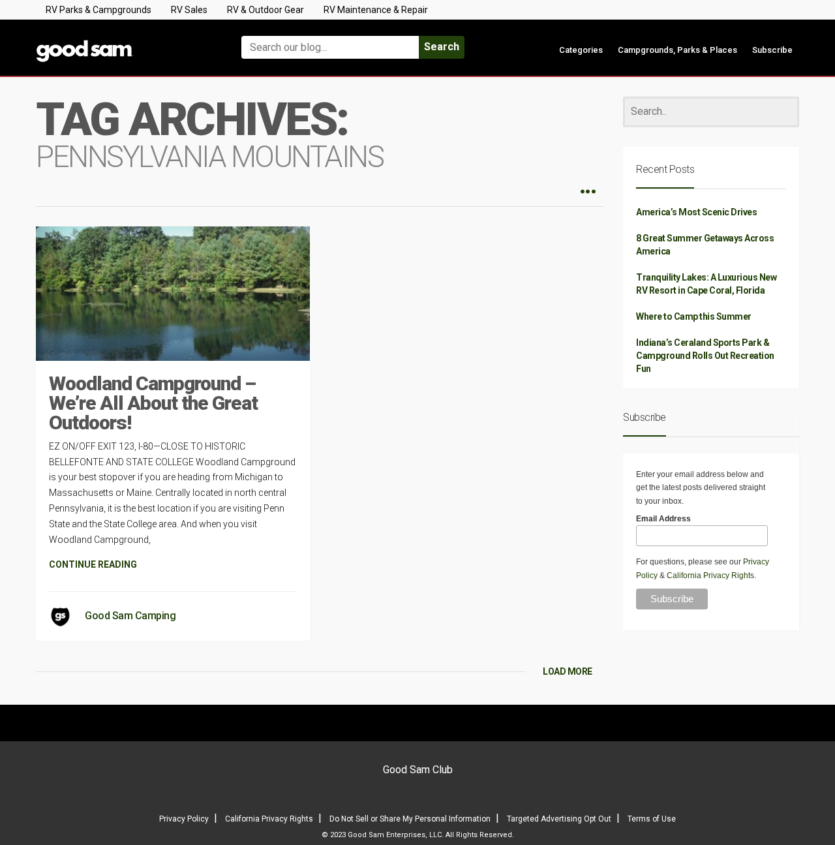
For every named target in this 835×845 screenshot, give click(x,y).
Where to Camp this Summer (694, 316)
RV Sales (189, 10)
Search (441, 46)
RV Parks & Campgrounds (98, 10)
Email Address (663, 518)
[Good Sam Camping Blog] (124, 41)
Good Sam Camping (130, 615)
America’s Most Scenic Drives (696, 212)
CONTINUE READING (93, 564)
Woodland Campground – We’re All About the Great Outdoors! (153, 403)
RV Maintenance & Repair (376, 10)
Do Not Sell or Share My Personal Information (410, 818)
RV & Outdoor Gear (265, 10)
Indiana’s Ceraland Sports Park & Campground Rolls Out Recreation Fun (705, 355)
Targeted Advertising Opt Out (559, 818)
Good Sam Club (418, 769)
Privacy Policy (184, 818)
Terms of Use (652, 818)
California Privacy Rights (710, 575)
